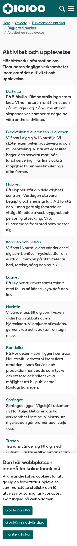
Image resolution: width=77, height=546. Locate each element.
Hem (6, 23)
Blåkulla (13, 92)
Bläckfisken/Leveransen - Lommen (37, 132)
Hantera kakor (18, 535)
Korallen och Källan (23, 242)
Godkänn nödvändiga (24, 523)
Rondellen (15, 348)
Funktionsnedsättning (48, 23)
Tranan (12, 441)
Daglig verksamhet (21, 28)
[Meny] (71, 9)
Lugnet (12, 278)
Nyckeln (13, 307)
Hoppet (13, 185)
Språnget (14, 400)
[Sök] (63, 9)
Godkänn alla (17, 510)
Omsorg (21, 23)
